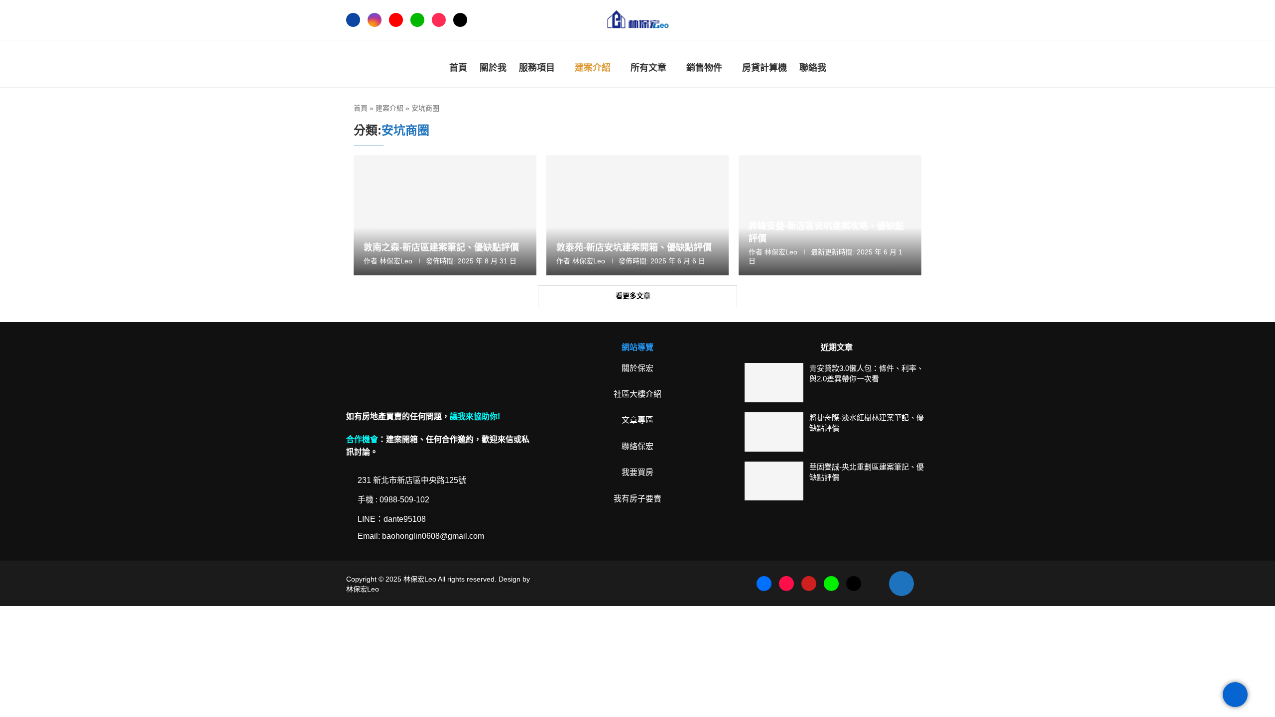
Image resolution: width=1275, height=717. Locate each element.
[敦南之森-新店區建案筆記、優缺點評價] (445, 215)
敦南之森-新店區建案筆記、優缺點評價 (441, 247)
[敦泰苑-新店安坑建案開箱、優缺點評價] (637, 215)
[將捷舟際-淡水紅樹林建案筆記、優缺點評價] (774, 432)
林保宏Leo (396, 261)
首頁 (458, 68)
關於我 (493, 68)
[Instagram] (375, 20)
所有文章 (648, 68)
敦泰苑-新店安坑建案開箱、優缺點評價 (634, 247)
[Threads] (460, 20)
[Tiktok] (439, 20)
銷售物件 (704, 68)
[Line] (417, 20)
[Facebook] (353, 20)
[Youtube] (396, 20)
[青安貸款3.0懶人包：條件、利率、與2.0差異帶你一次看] (774, 382)
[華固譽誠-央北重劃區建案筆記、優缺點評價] (774, 481)
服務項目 (537, 68)
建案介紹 (593, 68)
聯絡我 (812, 68)
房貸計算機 (764, 68)
